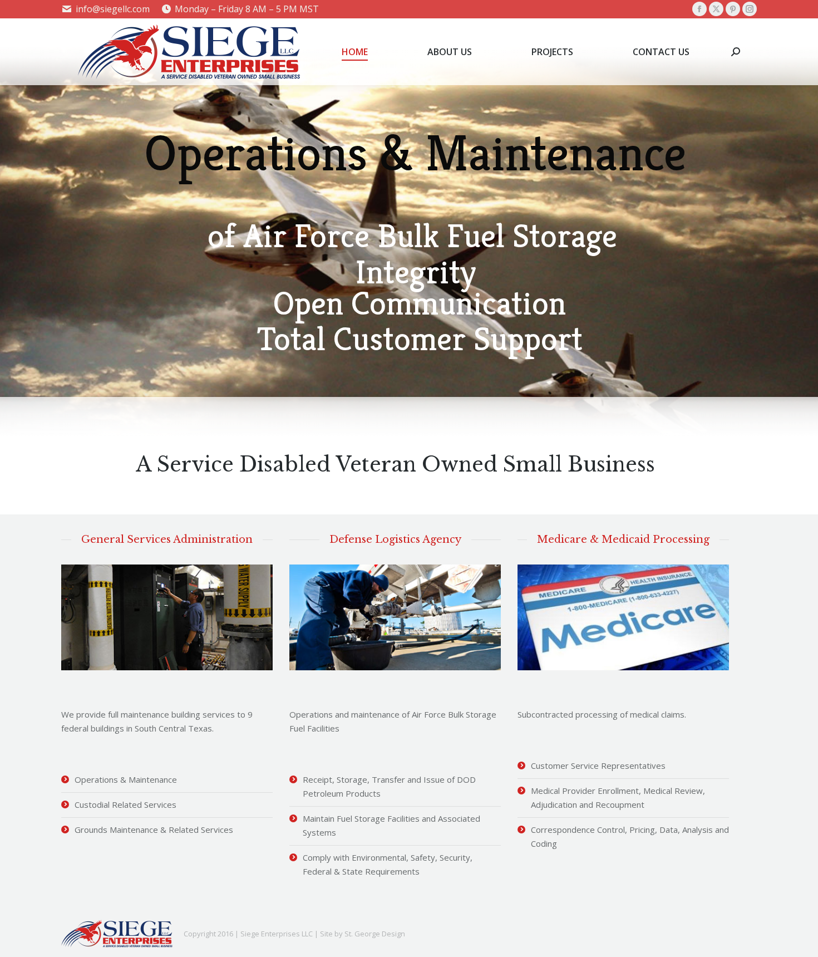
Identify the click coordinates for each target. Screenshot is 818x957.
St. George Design (374, 934)
